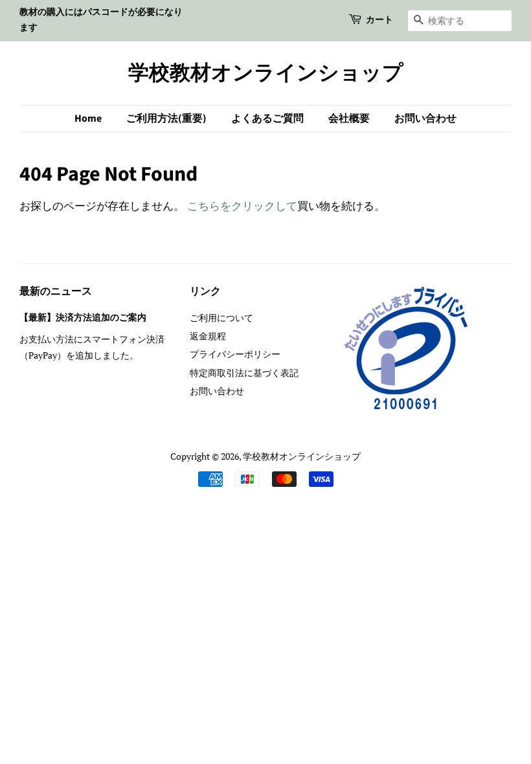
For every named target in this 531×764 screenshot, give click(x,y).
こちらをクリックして (242, 205)
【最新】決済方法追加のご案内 (82, 317)
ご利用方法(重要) (166, 118)
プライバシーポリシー (235, 354)
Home (88, 118)
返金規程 (208, 336)
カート (379, 20)
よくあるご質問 (267, 118)
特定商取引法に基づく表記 (244, 372)
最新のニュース (55, 291)
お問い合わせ (425, 118)
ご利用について (221, 317)
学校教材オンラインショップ (265, 73)
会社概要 (349, 118)
